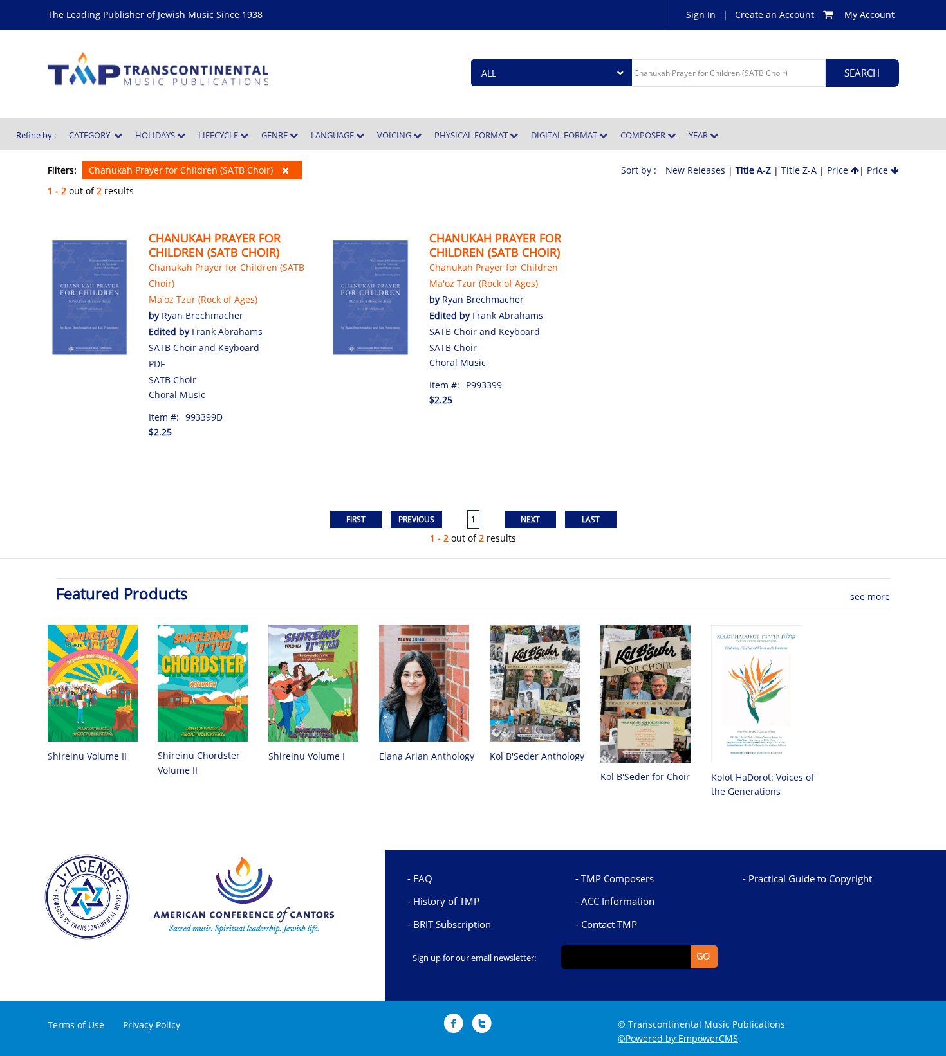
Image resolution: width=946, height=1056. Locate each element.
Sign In (701, 14)
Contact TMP (609, 924)
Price (839, 170)
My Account (869, 14)
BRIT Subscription (452, 924)
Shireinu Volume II (87, 756)
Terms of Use (76, 1025)
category (91, 135)
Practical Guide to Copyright (810, 878)
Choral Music (177, 394)
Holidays (156, 135)
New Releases (695, 170)
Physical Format (472, 135)
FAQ (422, 878)
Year (699, 135)
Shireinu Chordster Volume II (199, 762)
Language (333, 135)
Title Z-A (799, 170)
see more (870, 596)
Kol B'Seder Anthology (537, 756)
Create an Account (774, 14)
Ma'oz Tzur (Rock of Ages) (203, 299)
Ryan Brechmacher (202, 315)
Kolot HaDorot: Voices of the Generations (762, 784)
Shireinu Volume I (306, 756)
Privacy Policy (151, 1025)
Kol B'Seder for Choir (645, 776)
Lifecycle (219, 135)
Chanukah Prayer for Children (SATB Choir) (182, 170)
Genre (275, 135)
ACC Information (617, 901)
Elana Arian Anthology (426, 756)
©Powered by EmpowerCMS (678, 1038)
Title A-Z (753, 170)
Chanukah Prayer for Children (493, 267)
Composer (643, 135)
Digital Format (565, 135)
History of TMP (446, 901)
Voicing (395, 135)
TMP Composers (617, 878)
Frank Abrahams (227, 331)
